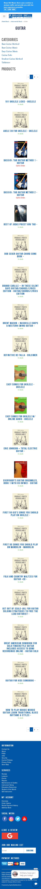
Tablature (6, 63)
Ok (5, 9)
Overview (5, 801)
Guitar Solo (7, 55)
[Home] (20, 15)
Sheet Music (5, 21)
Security (4, 758)
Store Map (5, 764)
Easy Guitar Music (10, 52)
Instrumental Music (16, 21)
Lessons (4, 776)
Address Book (6, 807)
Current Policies (7, 760)
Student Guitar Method (12, 59)
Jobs (3, 756)
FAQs (3, 753)
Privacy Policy (6, 762)
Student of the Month (9, 789)
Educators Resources (9, 787)
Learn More (11, 9)
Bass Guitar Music (10, 48)
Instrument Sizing (8, 785)
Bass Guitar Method (10, 44)
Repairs (4, 780)
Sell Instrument (7, 791)
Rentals (4, 774)
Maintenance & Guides (9, 783)
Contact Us (5, 749)
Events (4, 778)
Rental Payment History (10, 805)
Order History (6, 803)
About (4, 751)
